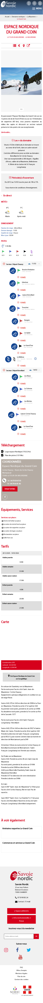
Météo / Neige (34, 3)
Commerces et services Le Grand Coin (18, 843)
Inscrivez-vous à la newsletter (21, 929)
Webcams (28, 3)
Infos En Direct (14, 45)
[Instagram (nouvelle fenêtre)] (7, 950)
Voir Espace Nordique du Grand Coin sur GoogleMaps (22, 677)
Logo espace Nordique (18, 452)
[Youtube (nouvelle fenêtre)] (21, 957)
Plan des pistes (14, 455)
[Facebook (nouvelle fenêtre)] (5, 497)
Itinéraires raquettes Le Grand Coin (17, 829)
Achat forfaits (10, 489)
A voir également (28, 45)
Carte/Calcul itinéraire (24, 45)
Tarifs (19, 45)
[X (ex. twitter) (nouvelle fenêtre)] (30, 950)
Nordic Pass (40, 3)
